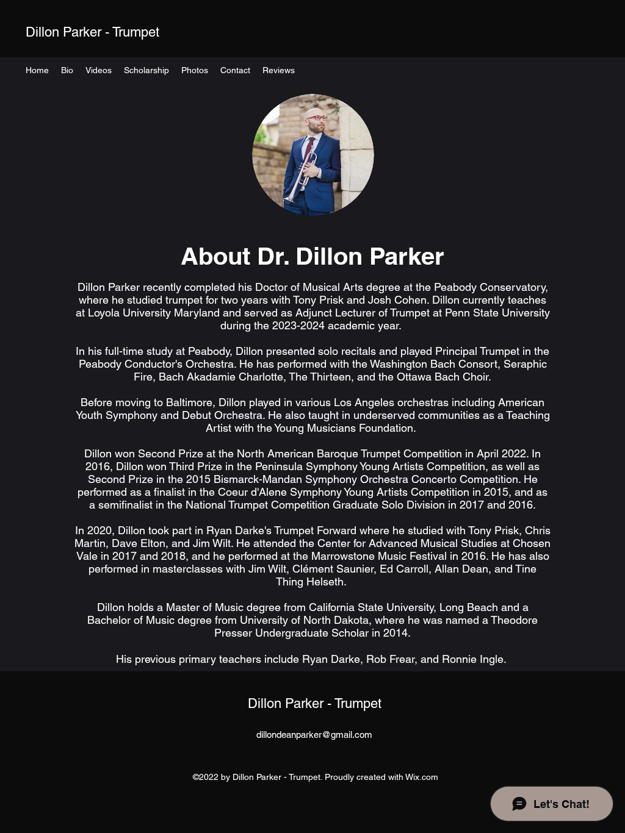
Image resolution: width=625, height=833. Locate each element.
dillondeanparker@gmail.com (314, 734)
